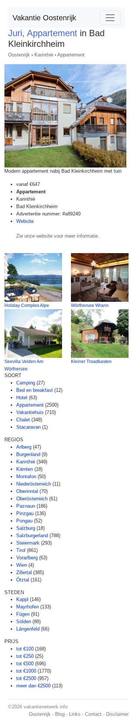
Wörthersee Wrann (90, 305)
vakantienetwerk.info (46, 707)
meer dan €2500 (33, 685)
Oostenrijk (19, 55)
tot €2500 (26, 678)
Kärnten (24, 469)
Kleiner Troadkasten (91, 361)
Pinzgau (25, 513)
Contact (93, 714)
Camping (25, 383)
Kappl (22, 599)
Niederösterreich (33, 484)
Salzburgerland (32, 535)
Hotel (21, 397)
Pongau (24, 521)
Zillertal (24, 572)
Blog (60, 714)
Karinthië (43, 55)
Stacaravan (28, 427)
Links (75, 714)
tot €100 (25, 649)
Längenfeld (28, 629)
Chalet (23, 419)
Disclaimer (117, 714)
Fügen (23, 614)
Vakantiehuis (30, 412)
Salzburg (25, 528)
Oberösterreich (32, 498)
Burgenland (28, 454)
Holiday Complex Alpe (26, 305)
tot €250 (25, 656)
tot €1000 (26, 671)
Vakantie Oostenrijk (44, 18)
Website (25, 221)
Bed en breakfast (34, 390)
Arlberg (23, 447)
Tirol (20, 550)
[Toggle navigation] (110, 17)
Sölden (23, 621)
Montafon (26, 476)
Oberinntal (27, 491)
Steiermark (28, 543)
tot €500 (25, 663)
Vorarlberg (27, 557)
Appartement (71, 55)
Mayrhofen (27, 607)
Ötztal (22, 580)
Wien (21, 565)
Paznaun (25, 506)
